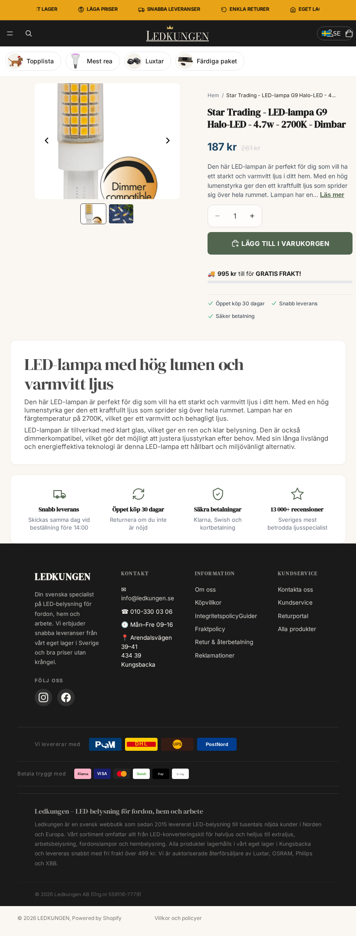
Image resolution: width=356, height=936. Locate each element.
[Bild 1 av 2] (93, 214)
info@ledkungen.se (147, 598)
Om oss (205, 589)
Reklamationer (214, 655)
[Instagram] (43, 697)
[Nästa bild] (170, 141)
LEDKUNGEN (53, 918)
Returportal (293, 615)
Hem (213, 95)
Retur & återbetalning (224, 641)
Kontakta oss (295, 589)
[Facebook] (66, 697)
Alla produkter (297, 628)
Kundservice (295, 602)
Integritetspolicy (217, 615)
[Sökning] (28, 33)
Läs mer (332, 194)
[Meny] (10, 33)
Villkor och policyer (178, 918)
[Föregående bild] (44, 141)
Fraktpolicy (210, 628)
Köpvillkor (208, 602)
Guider (248, 615)
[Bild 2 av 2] (121, 214)
